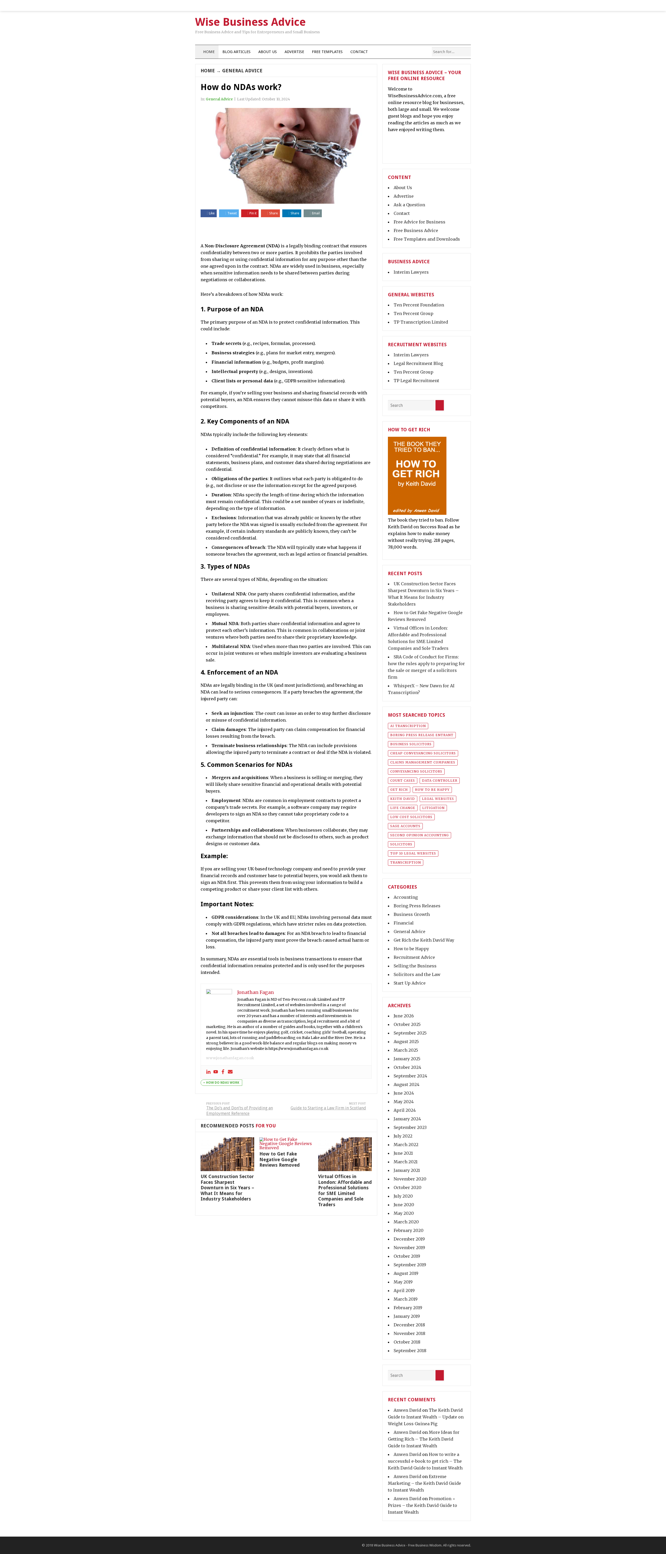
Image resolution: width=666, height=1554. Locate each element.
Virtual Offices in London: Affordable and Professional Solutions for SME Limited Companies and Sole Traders (345, 1190)
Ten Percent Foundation (419, 304)
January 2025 (407, 1058)
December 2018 (409, 1324)
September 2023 (410, 1127)
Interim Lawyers (411, 272)
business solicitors (411, 744)
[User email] (230, 1072)
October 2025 (407, 1024)
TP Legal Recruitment (416, 380)
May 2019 (403, 1282)
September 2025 (410, 1033)
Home (208, 51)
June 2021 (403, 1153)
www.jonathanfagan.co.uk (230, 1058)
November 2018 (409, 1333)
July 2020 (403, 1196)
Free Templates (327, 51)
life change (402, 808)
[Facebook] (223, 1072)
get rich (399, 790)
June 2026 (404, 1015)
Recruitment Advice (414, 957)
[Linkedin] (208, 1072)
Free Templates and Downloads (427, 239)
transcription (405, 862)
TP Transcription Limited (421, 322)
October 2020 (407, 1187)
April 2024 (405, 1110)
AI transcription (408, 726)
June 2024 (404, 1093)
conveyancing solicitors (416, 771)
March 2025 (406, 1050)
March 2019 (406, 1299)
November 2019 (409, 1247)
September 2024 (410, 1075)
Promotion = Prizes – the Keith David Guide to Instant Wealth (422, 1505)
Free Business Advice (416, 230)
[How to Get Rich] (417, 513)
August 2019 (406, 1273)
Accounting (406, 897)
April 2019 (404, 1290)
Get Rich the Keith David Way (424, 940)
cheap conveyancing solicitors (423, 753)
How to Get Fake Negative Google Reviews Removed (279, 1159)
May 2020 (404, 1213)
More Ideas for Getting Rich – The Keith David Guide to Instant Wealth (423, 1439)
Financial (404, 923)
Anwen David (407, 1410)
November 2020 (410, 1178)
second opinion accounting (419, 835)
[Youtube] (215, 1072)
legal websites (438, 799)
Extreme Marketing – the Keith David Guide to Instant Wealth (424, 1483)
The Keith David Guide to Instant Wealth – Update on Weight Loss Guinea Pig (426, 1417)
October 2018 (407, 1342)
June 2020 (404, 1204)
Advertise (294, 51)
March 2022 (406, 1144)
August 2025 (406, 1041)
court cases (402, 780)
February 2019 (408, 1307)
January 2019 (407, 1316)
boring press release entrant (421, 735)
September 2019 (410, 1264)
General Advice (242, 70)
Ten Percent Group (413, 313)
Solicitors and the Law (417, 974)
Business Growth (412, 914)
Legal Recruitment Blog (418, 363)
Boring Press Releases (417, 905)
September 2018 (410, 1350)
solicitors (401, 844)
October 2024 (407, 1067)
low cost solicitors (411, 817)
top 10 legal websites (413, 853)
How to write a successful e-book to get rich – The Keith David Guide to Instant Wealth (425, 1461)
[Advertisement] (286, 230)
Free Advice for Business (419, 221)
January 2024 (407, 1118)
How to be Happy (411, 948)
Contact (359, 51)
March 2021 (406, 1161)
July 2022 (403, 1136)
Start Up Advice (410, 983)
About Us (267, 51)
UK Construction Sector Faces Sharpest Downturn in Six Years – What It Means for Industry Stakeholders (227, 1188)
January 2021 (407, 1170)
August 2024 (406, 1084)
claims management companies (422, 762)
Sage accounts (405, 826)
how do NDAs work (222, 1082)
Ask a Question (409, 204)
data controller (439, 780)
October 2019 (407, 1256)
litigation (433, 808)
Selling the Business (415, 965)
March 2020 (406, 1221)
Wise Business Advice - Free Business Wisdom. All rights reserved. (422, 1545)
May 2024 (404, 1101)
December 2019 (409, 1239)
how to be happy (432, 790)
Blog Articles (236, 51)
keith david (402, 799)
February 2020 (409, 1230)
